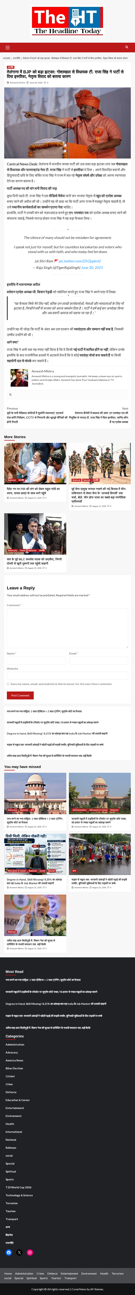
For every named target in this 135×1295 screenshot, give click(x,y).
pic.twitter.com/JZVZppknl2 (80, 261)
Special (86, 480)
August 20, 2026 (34, 568)
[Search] (127, 47)
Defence (11, 1092)
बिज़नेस (9, 1234)
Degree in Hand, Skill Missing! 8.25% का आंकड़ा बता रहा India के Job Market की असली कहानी (57, 733)
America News (14, 1060)
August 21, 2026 (34, 498)
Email (73, 653)
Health (10, 1123)
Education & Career (98, 810)
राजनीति (10, 67)
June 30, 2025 (36, 82)
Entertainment (15, 1108)
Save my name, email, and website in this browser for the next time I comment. (61, 683)
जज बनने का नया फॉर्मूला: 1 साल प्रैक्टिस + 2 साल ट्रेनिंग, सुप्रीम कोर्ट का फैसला (44, 711)
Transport (12, 1219)
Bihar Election (14, 1068)
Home (8, 1273)
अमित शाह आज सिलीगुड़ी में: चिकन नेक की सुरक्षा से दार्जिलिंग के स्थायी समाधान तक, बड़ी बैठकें (49, 755)
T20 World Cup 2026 (18, 1187)
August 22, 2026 (34, 827)
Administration (79, 810)
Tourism (10, 1211)
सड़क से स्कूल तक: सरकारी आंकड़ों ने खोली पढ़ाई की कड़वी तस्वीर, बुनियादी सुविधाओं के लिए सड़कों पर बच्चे (55, 744)
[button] (7, 47)
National (12, 480)
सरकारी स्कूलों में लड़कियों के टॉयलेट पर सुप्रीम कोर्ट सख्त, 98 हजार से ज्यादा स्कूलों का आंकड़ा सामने (53, 722)
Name (11, 653)
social (42, 871)
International (14, 1131)
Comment (14, 605)
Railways (11, 1147)
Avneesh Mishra (17, 82)
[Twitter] (10, 395)
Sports (10, 1179)
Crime (22, 550)
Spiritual (11, 1171)
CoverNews (79, 1289)
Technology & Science (19, 1195)
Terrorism (12, 1203)
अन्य (32, 810)
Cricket (10, 1076)
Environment (14, 1115)
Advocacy (12, 550)
